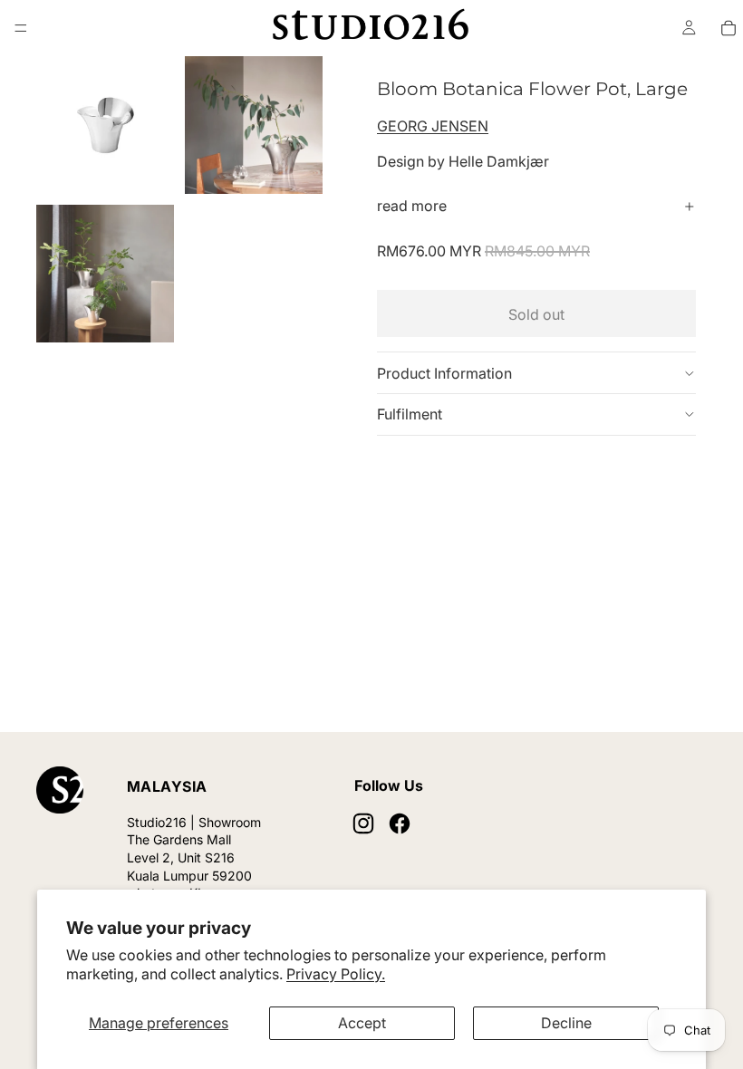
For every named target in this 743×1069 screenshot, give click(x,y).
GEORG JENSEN (432, 126)
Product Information (444, 373)
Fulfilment (409, 414)
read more (412, 206)
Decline (566, 1023)
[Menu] (21, 28)
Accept (362, 1023)
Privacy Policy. (335, 974)
